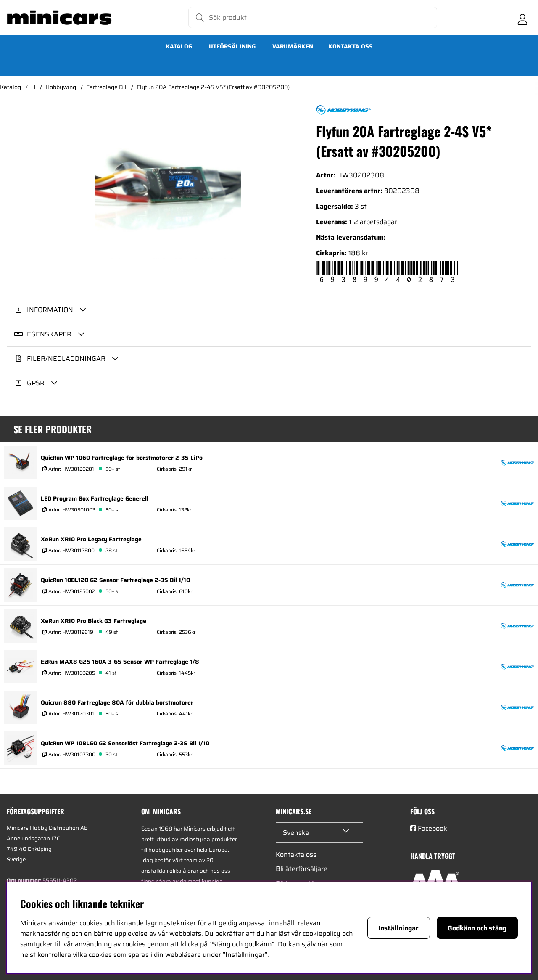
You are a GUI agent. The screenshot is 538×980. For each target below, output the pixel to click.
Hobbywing (60, 87)
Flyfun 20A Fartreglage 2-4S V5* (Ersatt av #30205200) (213, 87)
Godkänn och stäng (477, 928)
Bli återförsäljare (301, 868)
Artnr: (70, 469)
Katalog (179, 46)
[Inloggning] (522, 18)
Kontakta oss (350, 46)
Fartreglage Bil (106, 87)
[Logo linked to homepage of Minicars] (59, 17)
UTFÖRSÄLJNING (232, 46)
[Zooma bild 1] (168, 182)
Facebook (432, 828)
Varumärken (292, 46)
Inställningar (398, 928)
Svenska (296, 832)
